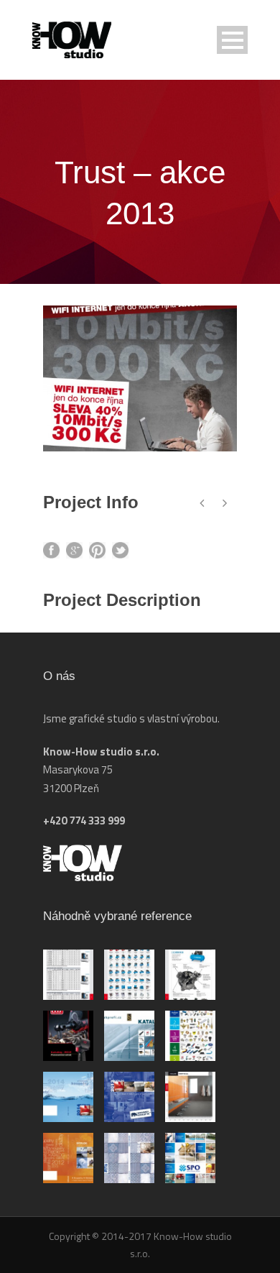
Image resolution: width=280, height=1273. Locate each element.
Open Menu (232, 40)
